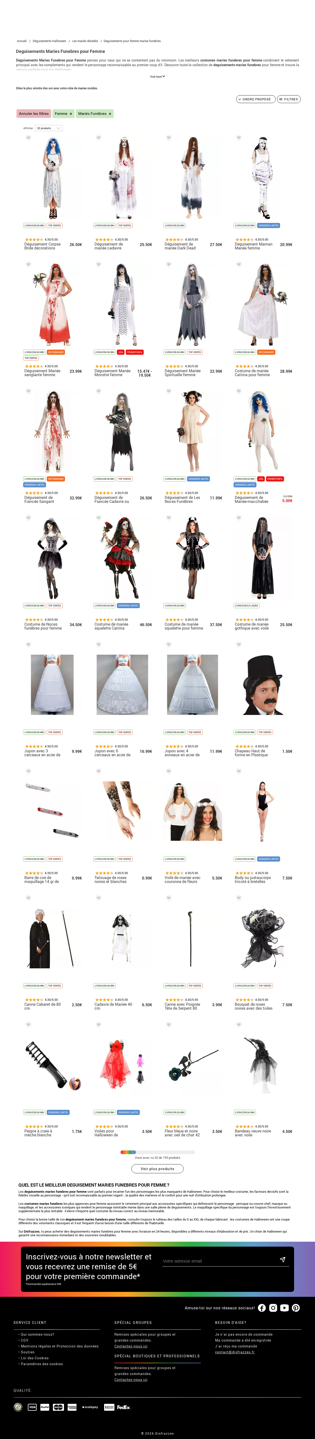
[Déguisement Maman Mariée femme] (238, 138)
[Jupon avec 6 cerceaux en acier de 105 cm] (97, 645)
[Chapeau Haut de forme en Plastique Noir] (238, 645)
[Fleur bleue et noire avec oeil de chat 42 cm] (167, 1025)
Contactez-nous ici (131, 1346)
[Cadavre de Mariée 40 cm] (97, 898)
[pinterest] (296, 1308)
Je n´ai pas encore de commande (244, 1334)
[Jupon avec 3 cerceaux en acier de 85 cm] (27, 645)
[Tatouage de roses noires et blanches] (97, 772)
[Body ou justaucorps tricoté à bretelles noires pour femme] (238, 772)
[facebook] (262, 1308)
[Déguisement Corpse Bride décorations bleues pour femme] (27, 138)
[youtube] (284, 1308)
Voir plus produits (157, 1168)
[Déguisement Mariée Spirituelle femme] (167, 265)
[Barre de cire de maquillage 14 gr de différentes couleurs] (27, 772)
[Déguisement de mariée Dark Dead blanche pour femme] (167, 138)
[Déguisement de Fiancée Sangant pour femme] (27, 392)
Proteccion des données (78, 1346)
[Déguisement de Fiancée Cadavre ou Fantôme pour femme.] (97, 392)
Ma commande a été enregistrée (243, 1340)
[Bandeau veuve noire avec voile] (238, 1025)
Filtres (291, 99)
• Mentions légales (34, 1346)
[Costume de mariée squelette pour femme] (167, 518)
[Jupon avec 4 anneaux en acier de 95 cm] (167, 645)
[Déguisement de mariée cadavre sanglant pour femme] (97, 138)
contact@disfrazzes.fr (235, 1352)
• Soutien (26, 1352)
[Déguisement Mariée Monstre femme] (97, 265)
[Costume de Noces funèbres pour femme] (27, 518)
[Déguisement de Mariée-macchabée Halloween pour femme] (238, 392)
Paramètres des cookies (42, 1364)
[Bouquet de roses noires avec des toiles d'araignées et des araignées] (238, 898)
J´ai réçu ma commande (236, 1346)
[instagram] (273, 1308)
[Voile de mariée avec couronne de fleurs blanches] (167, 772)
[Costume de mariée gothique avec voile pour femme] (238, 518)
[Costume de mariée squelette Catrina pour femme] (97, 518)
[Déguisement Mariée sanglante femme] (27, 265)
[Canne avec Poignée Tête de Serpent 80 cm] (167, 898)
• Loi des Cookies (33, 1358)
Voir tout (156, 76)
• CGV (23, 1340)
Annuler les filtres (34, 113)
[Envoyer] (283, 1260)
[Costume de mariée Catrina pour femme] (238, 265)
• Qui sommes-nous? (36, 1334)
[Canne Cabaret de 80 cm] (27, 898)
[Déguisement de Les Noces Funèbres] (167, 392)
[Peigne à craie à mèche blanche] (27, 1025)
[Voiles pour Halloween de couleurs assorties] (97, 1025)
